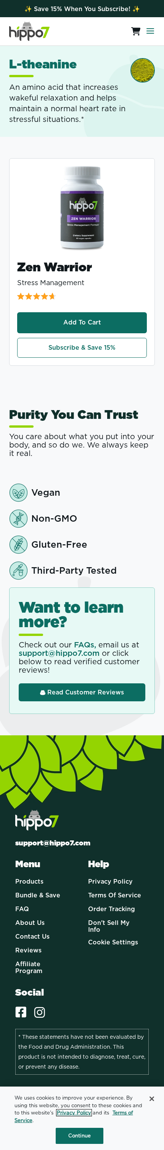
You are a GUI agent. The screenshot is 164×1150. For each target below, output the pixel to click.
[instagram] (39, 1013)
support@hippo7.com (59, 653)
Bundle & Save (37, 895)
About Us (30, 923)
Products (29, 881)
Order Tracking (111, 909)
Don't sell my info (109, 926)
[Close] (151, 1098)
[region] (82, 1118)
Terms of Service (114, 895)
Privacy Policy (110, 881)
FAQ (22, 909)
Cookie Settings (113, 942)
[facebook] (20, 1013)
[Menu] (150, 31)
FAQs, (85, 644)
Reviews (28, 950)
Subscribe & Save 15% (82, 347)
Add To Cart (82, 322)
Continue (79, 1136)
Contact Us (32, 936)
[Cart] (133, 31)
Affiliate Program (28, 967)
